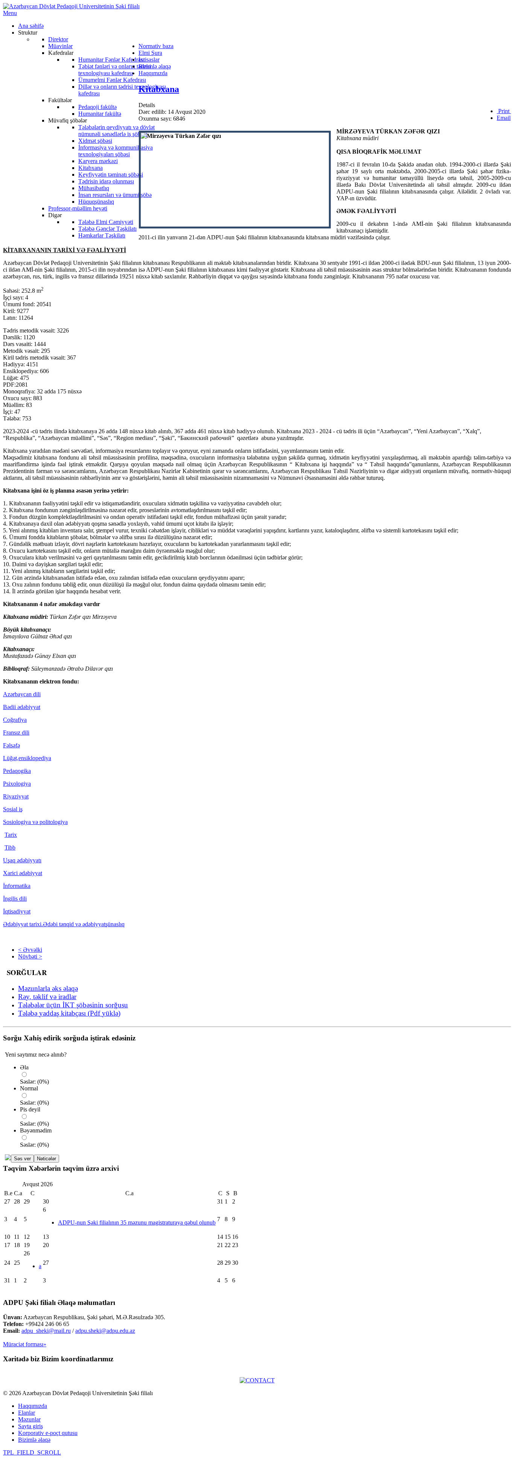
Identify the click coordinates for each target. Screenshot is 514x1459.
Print (504, 111)
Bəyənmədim (36, 1130)
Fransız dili (16, 732)
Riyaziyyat (16, 796)
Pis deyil (30, 1109)
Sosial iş (13, 809)
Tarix (11, 835)
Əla (24, 1067)
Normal (29, 1088)
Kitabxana (158, 89)
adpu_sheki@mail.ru (46, 1330)
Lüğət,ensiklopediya (27, 758)
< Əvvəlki (30, 949)
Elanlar (26, 1412)
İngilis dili (15, 898)
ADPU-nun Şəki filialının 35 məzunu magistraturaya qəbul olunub (137, 1222)
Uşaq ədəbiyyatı (22, 860)
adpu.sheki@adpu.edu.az (105, 1330)
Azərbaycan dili (22, 694)
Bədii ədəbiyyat (21, 707)
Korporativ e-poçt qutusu (48, 1433)
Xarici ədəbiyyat (22, 873)
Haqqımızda (32, 1406)
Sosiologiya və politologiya (35, 822)
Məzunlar (29, 1419)
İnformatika (16, 886)
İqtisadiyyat (16, 911)
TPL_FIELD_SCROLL (32, 1452)
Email (504, 118)
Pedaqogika (17, 771)
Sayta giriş (30, 1426)
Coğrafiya (15, 720)
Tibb (10, 847)
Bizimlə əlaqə (34, 1439)
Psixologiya (17, 783)
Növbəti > (30, 956)
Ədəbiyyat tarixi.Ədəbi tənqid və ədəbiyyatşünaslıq (64, 924)
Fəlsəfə (11, 745)
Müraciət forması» (24, 1344)
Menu (10, 13)
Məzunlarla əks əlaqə (48, 988)
